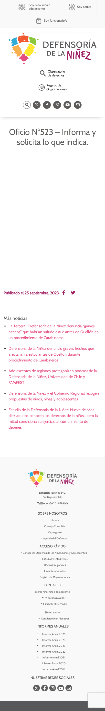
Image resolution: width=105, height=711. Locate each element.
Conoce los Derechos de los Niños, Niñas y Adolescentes (55, 552)
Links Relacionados (55, 571)
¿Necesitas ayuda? (55, 598)
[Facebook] (47, 105)
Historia (55, 520)
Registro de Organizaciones (55, 577)
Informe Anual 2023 (53, 645)
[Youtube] (67, 105)
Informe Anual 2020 (54, 663)
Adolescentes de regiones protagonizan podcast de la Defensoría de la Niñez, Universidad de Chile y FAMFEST (53, 377)
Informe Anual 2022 (53, 651)
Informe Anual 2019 (53, 669)
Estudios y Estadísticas (55, 559)
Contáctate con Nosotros (55, 618)
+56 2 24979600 (58, 503)
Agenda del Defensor (55, 538)
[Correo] (78, 105)
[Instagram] (57, 105)
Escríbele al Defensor (55, 604)
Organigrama (55, 532)
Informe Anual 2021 (53, 657)
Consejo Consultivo (55, 526)
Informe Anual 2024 (53, 640)
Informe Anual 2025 (53, 634)
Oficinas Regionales (55, 565)
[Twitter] (37, 105)
